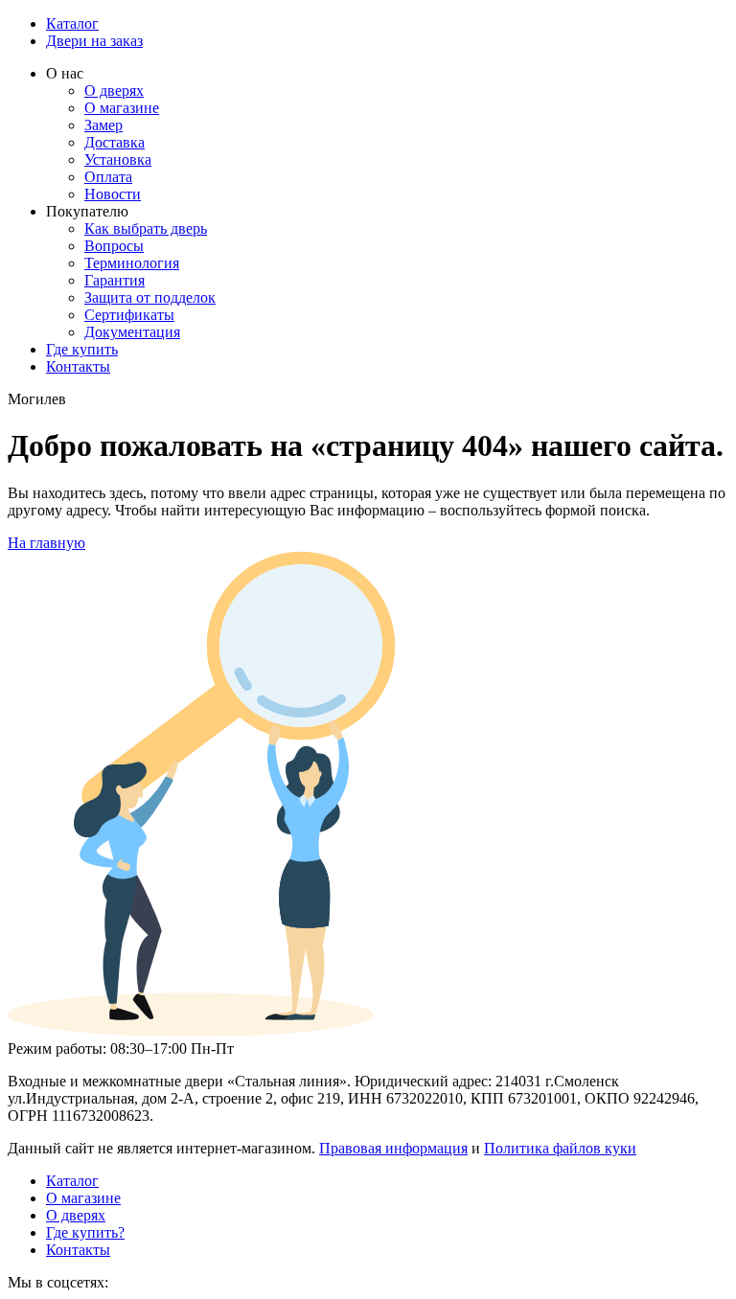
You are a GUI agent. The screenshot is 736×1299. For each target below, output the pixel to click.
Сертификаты (129, 315)
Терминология (131, 263)
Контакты (78, 366)
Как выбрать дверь (145, 228)
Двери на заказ (94, 41)
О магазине (121, 108)
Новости (112, 194)
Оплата (108, 177)
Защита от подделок (150, 297)
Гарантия (114, 280)
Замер (103, 125)
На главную (46, 543)
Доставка (114, 142)
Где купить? (85, 1232)
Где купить (82, 349)
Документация (132, 332)
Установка (117, 159)
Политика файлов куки (560, 1148)
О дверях (114, 90)
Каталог (72, 23)
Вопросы (114, 246)
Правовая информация (393, 1148)
